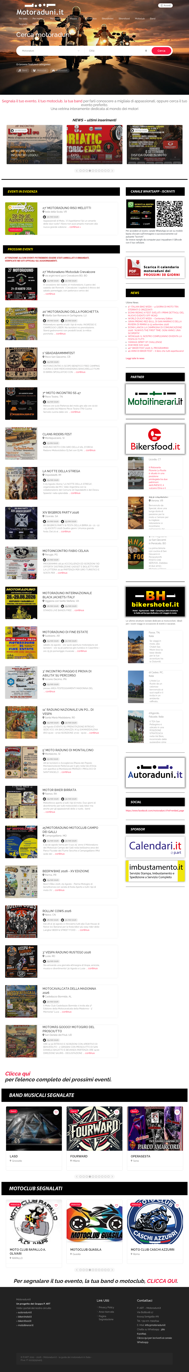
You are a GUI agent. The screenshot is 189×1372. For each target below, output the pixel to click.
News (35, 24)
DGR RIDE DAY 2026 (138, 345)
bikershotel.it (25, 1316)
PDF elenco (91, 18)
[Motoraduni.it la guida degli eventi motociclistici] (40, 9)
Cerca (161, 50)
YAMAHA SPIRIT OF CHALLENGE (145, 342)
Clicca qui (17, 1073)
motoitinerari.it (25, 1325)
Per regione (56, 18)
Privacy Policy (106, 1307)
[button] (51, 51)
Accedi (167, 5)
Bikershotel (107, 18)
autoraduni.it (25, 1312)
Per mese (37, 18)
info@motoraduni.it (155, 1325)
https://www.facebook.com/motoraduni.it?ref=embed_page (155, 810)
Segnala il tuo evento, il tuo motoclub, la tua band (42, 101)
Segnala (23, 24)
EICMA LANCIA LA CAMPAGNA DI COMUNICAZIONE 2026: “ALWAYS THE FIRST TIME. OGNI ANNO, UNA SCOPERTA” (155, 330)
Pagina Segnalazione (106, 1318)
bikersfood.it (24, 1321)
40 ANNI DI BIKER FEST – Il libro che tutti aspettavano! (156, 351)
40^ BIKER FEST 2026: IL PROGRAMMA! (148, 348)
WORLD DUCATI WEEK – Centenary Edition (150, 318)
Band (152, 18)
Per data (23, 18)
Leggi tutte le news (135, 358)
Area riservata (106, 1311)
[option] (34, 146)
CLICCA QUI (161, 1281)
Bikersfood (124, 18)
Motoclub (140, 18)
